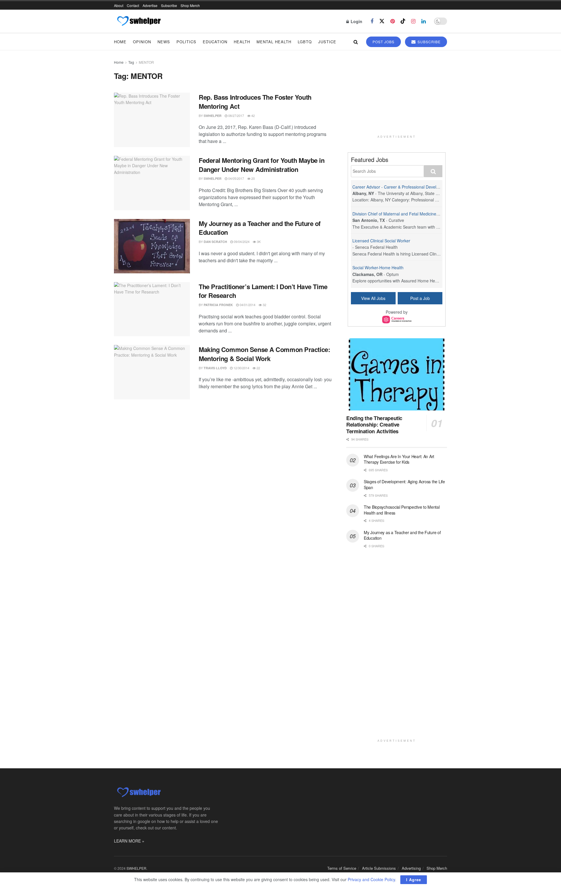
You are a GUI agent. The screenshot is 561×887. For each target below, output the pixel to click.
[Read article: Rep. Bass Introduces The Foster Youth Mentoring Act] (152, 120)
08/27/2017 (235, 115)
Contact (133, 5)
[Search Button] (356, 41)
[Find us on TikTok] (403, 21)
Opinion (142, 41)
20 (252, 178)
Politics (186, 41)
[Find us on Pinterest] (392, 21)
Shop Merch (190, 5)
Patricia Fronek (218, 305)
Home (120, 41)
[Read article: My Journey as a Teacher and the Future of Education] (152, 246)
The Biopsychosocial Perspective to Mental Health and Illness (402, 510)
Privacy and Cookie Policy (371, 879)
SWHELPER (212, 115)
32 (264, 304)
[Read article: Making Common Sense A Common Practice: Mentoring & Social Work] (152, 372)
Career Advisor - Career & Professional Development (401, 187)
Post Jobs (383, 41)
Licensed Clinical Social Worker (381, 241)
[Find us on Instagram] (413, 21)
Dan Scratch (215, 241)
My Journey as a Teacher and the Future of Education (260, 228)
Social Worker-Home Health (378, 267)
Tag (131, 62)
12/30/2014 (241, 367)
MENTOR (146, 62)
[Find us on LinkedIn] (423, 21)
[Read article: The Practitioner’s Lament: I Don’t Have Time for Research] (152, 309)
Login (355, 21)
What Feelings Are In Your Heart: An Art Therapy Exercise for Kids (399, 459)
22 (258, 367)
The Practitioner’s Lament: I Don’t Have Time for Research (263, 291)
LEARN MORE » (129, 841)
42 (252, 115)
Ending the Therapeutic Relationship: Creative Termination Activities (374, 424)
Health (242, 41)
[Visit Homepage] (138, 21)
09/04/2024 (241, 241)
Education (215, 41)
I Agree (413, 879)
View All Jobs (373, 298)
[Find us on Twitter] (382, 21)
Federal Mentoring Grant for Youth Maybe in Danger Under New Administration (262, 165)
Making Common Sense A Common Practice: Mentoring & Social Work (264, 354)
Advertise (150, 5)
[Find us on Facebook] (371, 21)
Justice (327, 41)
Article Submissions (379, 868)
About (118, 5)
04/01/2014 (247, 304)
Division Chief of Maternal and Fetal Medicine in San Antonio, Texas (415, 214)
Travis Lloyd (215, 368)
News (163, 41)
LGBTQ (305, 41)
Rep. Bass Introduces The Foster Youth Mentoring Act (255, 101)
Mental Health (274, 41)
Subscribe (169, 5)
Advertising (411, 868)
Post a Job (420, 298)
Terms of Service (341, 868)
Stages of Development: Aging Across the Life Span (404, 484)
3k (258, 241)
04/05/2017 (235, 178)
